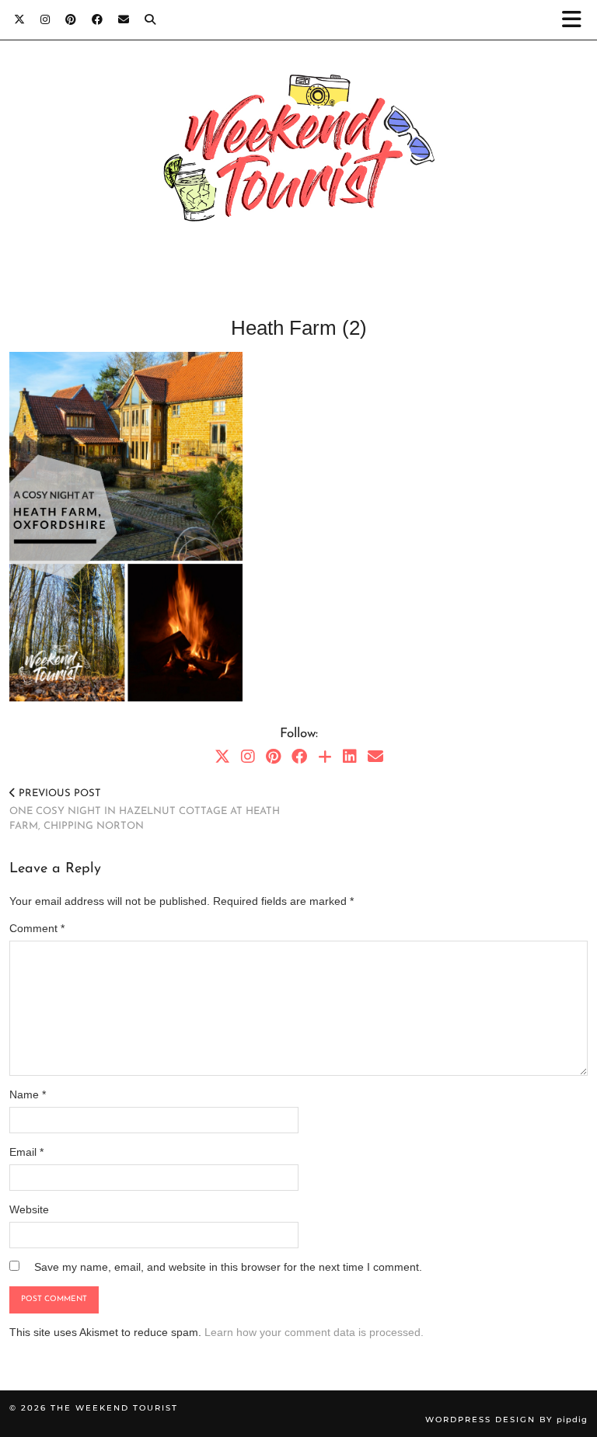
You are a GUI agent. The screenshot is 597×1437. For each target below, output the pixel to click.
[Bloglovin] (325, 756)
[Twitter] (19, 19)
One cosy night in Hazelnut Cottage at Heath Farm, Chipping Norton (144, 809)
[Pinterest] (70, 19)
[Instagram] (45, 19)
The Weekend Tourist (114, 1408)
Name (27, 1094)
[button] (576, 19)
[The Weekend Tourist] (298, 156)
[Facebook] (97, 19)
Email (26, 1152)
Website (29, 1209)
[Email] (123, 19)
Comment (37, 928)
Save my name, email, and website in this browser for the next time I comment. (228, 1267)
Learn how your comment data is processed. (314, 1332)
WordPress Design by (506, 1419)
